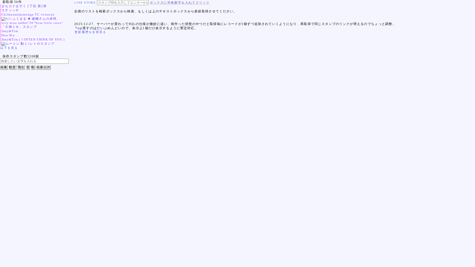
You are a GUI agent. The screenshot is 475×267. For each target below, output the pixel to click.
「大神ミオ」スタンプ (19, 27)
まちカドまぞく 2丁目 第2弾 (24, 6)
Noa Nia (8, 35)
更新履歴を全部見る (90, 32)
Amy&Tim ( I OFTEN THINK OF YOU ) (33, 39)
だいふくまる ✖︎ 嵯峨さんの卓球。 (32, 19)
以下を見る (9, 48)
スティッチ (10, 10)
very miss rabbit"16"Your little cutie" (32, 23)
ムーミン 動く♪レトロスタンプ (30, 43)
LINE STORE (85, 2)
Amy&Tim (9, 31)
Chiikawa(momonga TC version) (27, 14)
